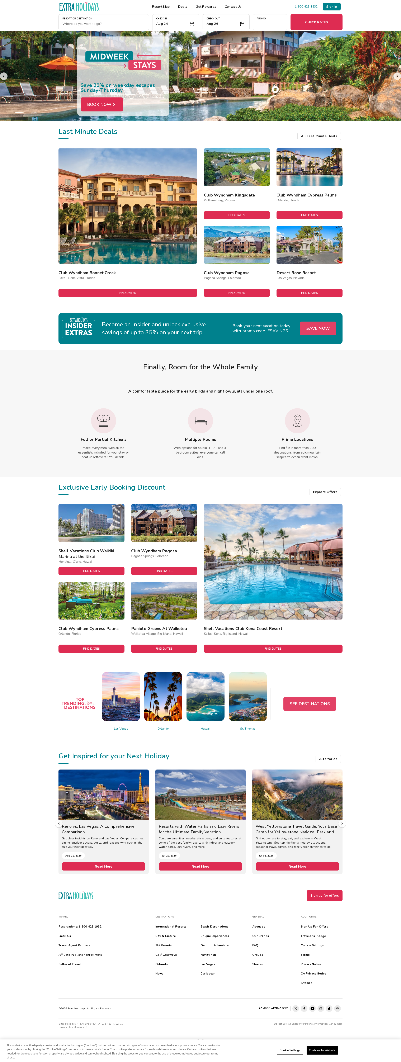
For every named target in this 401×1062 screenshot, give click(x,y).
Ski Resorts (163, 945)
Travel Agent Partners (74, 945)
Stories (257, 964)
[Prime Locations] (297, 420)
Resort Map (161, 6)
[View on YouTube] (312, 1008)
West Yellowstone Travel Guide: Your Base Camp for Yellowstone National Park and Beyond (199, 829)
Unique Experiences (214, 936)
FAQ (255, 945)
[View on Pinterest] (337, 1008)
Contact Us (233, 6)
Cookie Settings (290, 1050)
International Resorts (170, 927)
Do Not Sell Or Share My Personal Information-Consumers (308, 1023)
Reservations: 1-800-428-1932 (79, 927)
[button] (175, 22)
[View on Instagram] (320, 1008)
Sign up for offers (324, 895)
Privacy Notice (311, 964)
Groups (257, 955)
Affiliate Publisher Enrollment (80, 955)
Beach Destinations (214, 927)
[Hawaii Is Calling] (200, 76)
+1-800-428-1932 (274, 1008)
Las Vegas (121, 729)
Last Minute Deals (87, 131)
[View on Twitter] (295, 1008)
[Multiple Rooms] (200, 420)
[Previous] (4, 76)
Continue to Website (322, 1050)
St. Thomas (247, 729)
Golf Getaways (166, 955)
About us (258, 927)
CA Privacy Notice (313, 974)
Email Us (64, 936)
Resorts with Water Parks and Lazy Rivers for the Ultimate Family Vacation (102, 829)
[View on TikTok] (329, 1008)
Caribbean (208, 974)
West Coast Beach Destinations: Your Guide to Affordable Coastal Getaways (297, 829)
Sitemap (306, 983)
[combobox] (103, 23)
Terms (305, 955)
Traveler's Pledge (313, 936)
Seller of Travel (69, 964)
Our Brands (260, 936)
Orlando (163, 729)
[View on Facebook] (304, 1008)
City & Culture (165, 936)
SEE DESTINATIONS (310, 704)
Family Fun (208, 955)
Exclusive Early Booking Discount (111, 487)
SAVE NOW (318, 328)
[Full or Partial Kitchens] (103, 420)
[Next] (397, 76)
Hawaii (205, 729)
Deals (182, 6)
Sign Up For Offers (314, 927)
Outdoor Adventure (214, 945)
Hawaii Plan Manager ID (72, 1027)
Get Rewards (206, 6)
